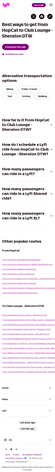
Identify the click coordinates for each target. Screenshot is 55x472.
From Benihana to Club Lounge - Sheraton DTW (24, 315)
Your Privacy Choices (14, 458)
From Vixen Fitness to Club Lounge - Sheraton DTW (26, 329)
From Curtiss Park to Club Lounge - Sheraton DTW (25, 334)
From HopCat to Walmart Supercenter (20, 292)
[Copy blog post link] (50, 16)
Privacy (16, 454)
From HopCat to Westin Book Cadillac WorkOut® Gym (27, 264)
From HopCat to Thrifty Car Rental (18, 274)
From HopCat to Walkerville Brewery (19, 269)
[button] (51, 5)
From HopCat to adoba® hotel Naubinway (21, 259)
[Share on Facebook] (42, 16)
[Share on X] (33, 16)
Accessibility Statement (32, 454)
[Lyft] (6, 5)
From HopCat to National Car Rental (19, 283)
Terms (7, 454)
